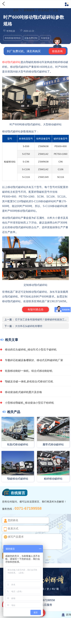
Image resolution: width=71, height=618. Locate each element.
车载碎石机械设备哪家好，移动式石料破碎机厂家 (34, 360)
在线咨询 (57, 51)
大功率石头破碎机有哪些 (28, 326)
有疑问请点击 (35, 309)
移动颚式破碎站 (11, 62)
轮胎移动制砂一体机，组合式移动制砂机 (29, 371)
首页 (16, 10)
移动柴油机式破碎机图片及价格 (23, 392)
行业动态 (43, 10)
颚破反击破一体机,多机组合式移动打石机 (29, 381)
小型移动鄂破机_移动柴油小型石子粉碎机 (29, 402)
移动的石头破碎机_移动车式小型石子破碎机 (31, 349)
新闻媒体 (30, 10)
